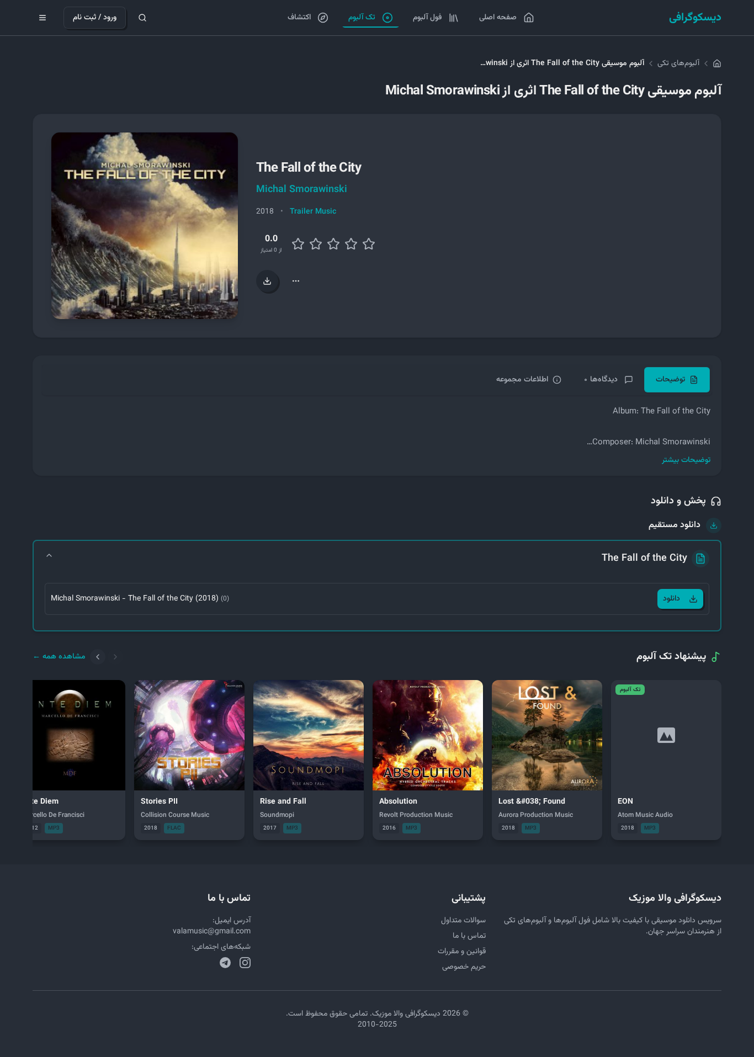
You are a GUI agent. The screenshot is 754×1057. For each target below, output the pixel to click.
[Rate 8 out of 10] (351, 244)
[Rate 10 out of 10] (368, 244)
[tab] (677, 379)
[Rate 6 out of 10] (333, 244)
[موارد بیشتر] (296, 281)
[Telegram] (225, 962)
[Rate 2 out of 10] (298, 244)
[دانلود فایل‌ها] (267, 281)
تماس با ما (469, 936)
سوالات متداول (463, 921)
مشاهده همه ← (59, 656)
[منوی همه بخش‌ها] (42, 18)
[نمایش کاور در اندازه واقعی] (144, 226)
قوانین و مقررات (462, 952)
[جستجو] (142, 18)
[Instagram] (245, 962)
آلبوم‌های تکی (678, 63)
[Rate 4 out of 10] (315, 244)
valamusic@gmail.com (212, 932)
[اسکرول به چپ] (97, 657)
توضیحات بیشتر (686, 460)
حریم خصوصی (464, 967)
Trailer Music (313, 211)
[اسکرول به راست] (115, 657)
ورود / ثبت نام (94, 18)
